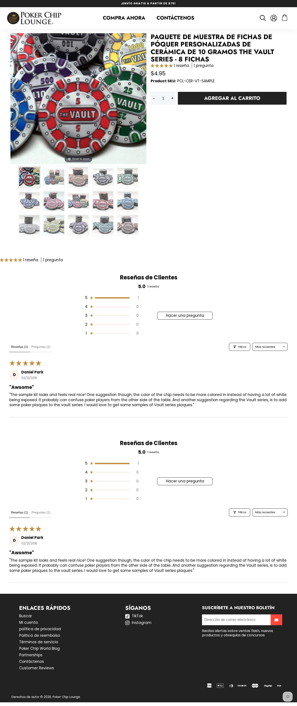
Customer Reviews (36, 668)
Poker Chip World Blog (39, 648)
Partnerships (30, 655)
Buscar (25, 616)
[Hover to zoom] (78, 98)
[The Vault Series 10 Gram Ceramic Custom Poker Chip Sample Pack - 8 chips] (29, 177)
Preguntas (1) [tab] (41, 346)
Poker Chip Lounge (66, 697)
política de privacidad (40, 629)
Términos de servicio (38, 642)
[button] (162, 65)
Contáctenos (175, 17)
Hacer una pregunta (185, 315)
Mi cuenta (28, 622)
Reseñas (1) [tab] (19, 346)
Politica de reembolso (39, 635)
